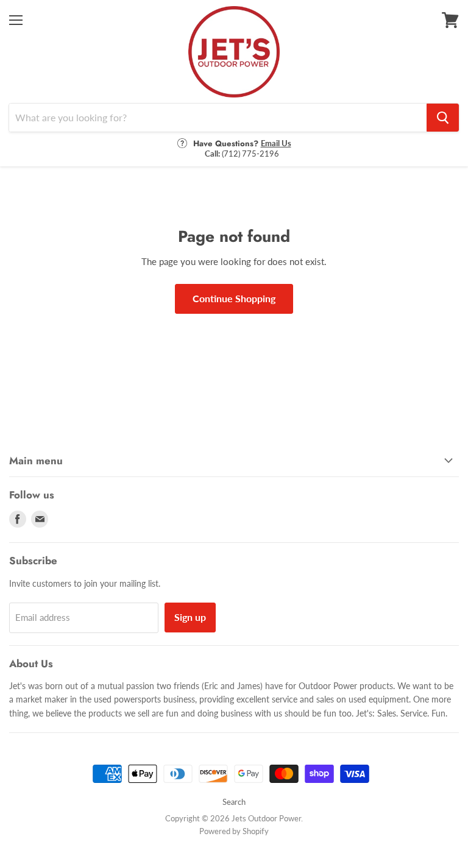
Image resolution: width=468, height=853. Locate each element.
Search (234, 802)
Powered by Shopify (234, 831)
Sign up (190, 617)
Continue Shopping (234, 298)
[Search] (443, 118)
